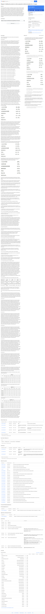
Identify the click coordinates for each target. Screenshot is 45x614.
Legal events (31, 30)
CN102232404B (3, 478)
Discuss (40, 32)
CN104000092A (3, 500)
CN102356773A (3, 497)
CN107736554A (3, 494)
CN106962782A (3, 449)
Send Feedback (17, 612)
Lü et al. (2, 469)
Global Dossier (37, 32)
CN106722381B (3, 489)
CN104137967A (3, 472)
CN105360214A (3, 475)
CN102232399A (3, 427)
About (12, 612)
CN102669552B (3, 467)
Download (38, 552)
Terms (25, 612)
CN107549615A (3, 502)
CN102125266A (3, 423)
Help (32, 612)
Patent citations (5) (32, 29)
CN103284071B (3, 491)
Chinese (34, 12)
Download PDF (31, 10)
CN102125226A (3, 425)
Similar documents (35, 30)
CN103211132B (3, 464)
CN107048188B (3, 470)
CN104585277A (3, 499)
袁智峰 (32, 13)
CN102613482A (3, 483)
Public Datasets (22, 612)
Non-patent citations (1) (38, 29)
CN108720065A (3, 454)
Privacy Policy (29, 612)
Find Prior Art (36, 10)
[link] (4, 555)
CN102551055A (3, 432)
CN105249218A (3, 480)
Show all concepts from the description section (7, 607)
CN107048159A (3, 451)
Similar (41, 10)
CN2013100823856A (4, 510)
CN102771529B (3, 486)
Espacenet (33, 32)
